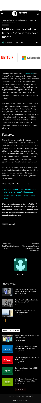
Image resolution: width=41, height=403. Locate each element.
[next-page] (6, 320)
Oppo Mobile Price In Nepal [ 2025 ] (26, 368)
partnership (29, 73)
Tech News (10, 20)
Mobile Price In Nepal (11, 330)
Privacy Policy (20, 397)
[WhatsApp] (25, 234)
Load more (20, 389)
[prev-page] (3, 320)
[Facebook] (11, 234)
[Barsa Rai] (3, 42)
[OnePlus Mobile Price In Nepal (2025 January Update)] (7, 360)
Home (4, 20)
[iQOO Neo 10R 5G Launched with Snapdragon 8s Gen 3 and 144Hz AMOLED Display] (7, 292)
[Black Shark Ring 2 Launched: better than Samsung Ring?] (7, 303)
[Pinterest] (20, 234)
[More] (30, 234)
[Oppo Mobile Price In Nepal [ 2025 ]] (7, 371)
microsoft (11, 224)
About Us (11, 397)
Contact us (29, 397)
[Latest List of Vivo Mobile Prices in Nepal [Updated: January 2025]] (7, 349)
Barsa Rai (10, 42)
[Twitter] (16, 234)
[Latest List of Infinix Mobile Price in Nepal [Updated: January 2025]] (7, 382)
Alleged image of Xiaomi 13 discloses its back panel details (30, 248)
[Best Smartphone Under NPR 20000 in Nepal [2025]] (7, 338)
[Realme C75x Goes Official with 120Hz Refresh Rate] (7, 313)
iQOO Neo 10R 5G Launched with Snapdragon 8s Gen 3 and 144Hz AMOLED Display (25, 291)
